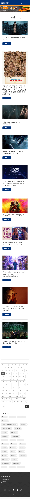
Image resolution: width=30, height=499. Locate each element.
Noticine (3, 483)
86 (10, 396)
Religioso (22, 455)
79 (10, 393)
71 (9, 390)
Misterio (21, 451)
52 (20, 382)
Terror (3, 467)
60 (24, 384)
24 (26, 370)
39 (23, 376)
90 (24, 396)
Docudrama (15, 436)
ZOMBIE (20, 467)
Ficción (13, 444)
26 (6, 373)
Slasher (14, 459)
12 (11, 367)
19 (9, 370)
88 (17, 396)
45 (20, 379)
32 (27, 373)
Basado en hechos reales (9, 424)
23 (23, 370)
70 (6, 390)
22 (19, 370)
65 (13, 387)
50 (13, 382)
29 (17, 373)
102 (18, 402)
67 (20, 387)
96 (20, 399)
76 (27, 390)
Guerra (4, 447)
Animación (21, 417)
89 (21, 396)
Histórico (12, 447)
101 (14, 402)
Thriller (11, 467)
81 (17, 393)
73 (16, 390)
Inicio (2, 475)
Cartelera (3, 478)
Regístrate (21, 490)
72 (13, 390)
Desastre (4, 436)
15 (21, 367)
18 (6, 370)
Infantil (4, 451)
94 (13, 399)
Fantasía (4, 444)
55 (6, 384)
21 (16, 370)
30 (20, 373)
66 (16, 387)
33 (3, 376)
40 (3, 379)
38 (20, 376)
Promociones (5, 479)
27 (9, 373)
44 (17, 379)
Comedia (17, 428)
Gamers (22, 444)
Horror (21, 447)
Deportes (13, 432)
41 (6, 379)
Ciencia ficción (6, 428)
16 (24, 367)
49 (10, 382)
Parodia (13, 455)
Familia (20, 440)
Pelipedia (3, 481)
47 (3, 382)
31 (23, 373)
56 (10, 384)
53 (23, 382)
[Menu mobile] (24, 3)
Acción (12, 417)
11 (8, 367)
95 (17, 399)
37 (16, 376)
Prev (3, 365)
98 (3, 402)
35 (10, 376)
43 (13, 379)
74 (20, 390)
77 (3, 393)
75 (23, 390)
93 (9, 399)
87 (13, 396)
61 (27, 384)
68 (23, 387)
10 (5, 367)
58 (17, 384)
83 (24, 393)
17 (2, 370)
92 (6, 399)
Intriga (12, 451)
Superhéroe (5, 463)
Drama (4, 440)
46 (24, 379)
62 (3, 387)
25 (3, 373)
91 (2, 399)
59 (20, 384)
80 (13, 393)
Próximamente (5, 476)
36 (13, 376)
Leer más (6, 43)
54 (3, 384)
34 (6, 376)
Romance (5, 459)
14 (18, 367)
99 (6, 402)
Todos (3, 417)
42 (10, 379)
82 (20, 393)
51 (17, 382)
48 (6, 382)
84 (3, 396)
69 (3, 390)
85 (6, 396)
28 (13, 373)
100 (10, 402)
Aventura (4, 421)
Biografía (23, 424)
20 (12, 370)
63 (6, 387)
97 (24, 399)
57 (13, 384)
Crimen (4, 432)
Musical (4, 455)
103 (22, 402)
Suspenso (16, 463)
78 (6, 393)
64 (10, 387)
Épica (11, 440)
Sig (26, 402)
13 (15, 367)
